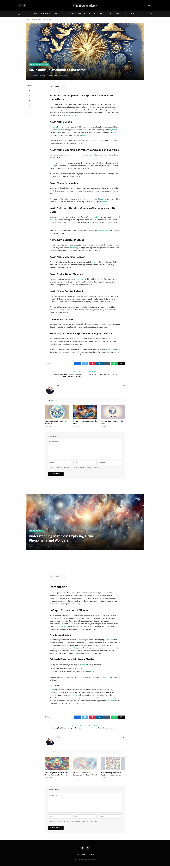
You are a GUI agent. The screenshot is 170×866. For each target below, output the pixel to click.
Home (35, 14)
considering (73, 248)
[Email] (29, 110)
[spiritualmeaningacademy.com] (85, 5)
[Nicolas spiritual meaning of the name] (57, 412)
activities (102, 199)
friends (104, 202)
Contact (92, 854)
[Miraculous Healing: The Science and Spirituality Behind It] (85, 763)
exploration (110, 701)
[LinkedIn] (29, 100)
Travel (134, 14)
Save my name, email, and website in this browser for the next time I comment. (74, 468)
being (54, 166)
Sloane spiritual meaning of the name (85, 422)
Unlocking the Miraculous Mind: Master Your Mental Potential (57, 774)
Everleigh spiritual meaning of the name (67, 728)
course (88, 698)
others (91, 672)
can (94, 262)
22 (51, 191)
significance (73, 115)
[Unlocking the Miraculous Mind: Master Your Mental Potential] (57, 763)
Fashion (81, 14)
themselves (104, 231)
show (62, 87)
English (112, 130)
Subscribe (145, 5)
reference (79, 279)
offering (74, 695)
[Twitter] (29, 95)
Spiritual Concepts (36, 530)
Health (92, 14)
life (91, 223)
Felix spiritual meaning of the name (112, 422)
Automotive (46, 14)
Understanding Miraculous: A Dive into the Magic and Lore (112, 774)
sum (53, 690)
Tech (125, 14)
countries (112, 339)
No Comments (54, 75)
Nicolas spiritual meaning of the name (56, 422)
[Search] (151, 14)
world (93, 155)
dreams (84, 665)
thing (58, 177)
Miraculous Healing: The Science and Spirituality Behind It (85, 775)
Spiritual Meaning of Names (39, 64)
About (83, 854)
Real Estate (115, 14)
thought (91, 141)
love (76, 653)
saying (57, 130)
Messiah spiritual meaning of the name (103, 374)
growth (72, 648)
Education (70, 14)
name (55, 127)
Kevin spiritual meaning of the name (102, 728)
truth (51, 220)
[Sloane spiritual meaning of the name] (85, 412)
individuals (111, 349)
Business (59, 14)
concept (62, 626)
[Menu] (19, 14)
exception (95, 217)
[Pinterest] (29, 105)
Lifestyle (102, 14)
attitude (110, 640)
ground (108, 677)
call (72, 624)
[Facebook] (29, 90)
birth (84, 135)
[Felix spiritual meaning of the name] (113, 412)
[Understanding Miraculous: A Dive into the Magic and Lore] (113, 763)
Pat (36, 75)
